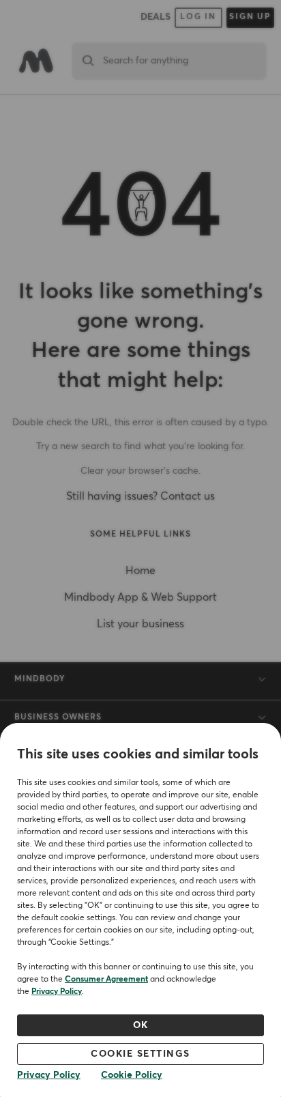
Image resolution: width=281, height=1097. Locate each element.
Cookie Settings (140, 1054)
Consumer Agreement (106, 979)
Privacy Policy (56, 992)
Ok (141, 1025)
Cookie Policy (131, 1075)
